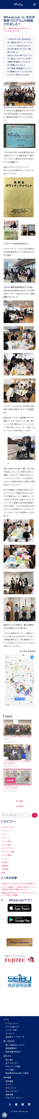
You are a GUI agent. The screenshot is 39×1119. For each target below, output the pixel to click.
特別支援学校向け (13, 1052)
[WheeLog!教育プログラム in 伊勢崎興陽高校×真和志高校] (17, 752)
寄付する (7, 1056)
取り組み (5, 862)
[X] (10, 1104)
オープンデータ (7, 848)
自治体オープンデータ (15, 1037)
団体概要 (7, 1077)
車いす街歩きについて (15, 1045)
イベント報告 (6, 845)
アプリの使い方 (12, 1027)
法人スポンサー (12, 1063)
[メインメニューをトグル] (34, 4)
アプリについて (12, 1023)
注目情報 (5, 869)
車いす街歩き (9, 1041)
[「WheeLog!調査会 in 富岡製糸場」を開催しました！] (17, 728)
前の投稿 (19, 801)
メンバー (9, 1084)
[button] (19, 197)
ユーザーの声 (11, 1030)
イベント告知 (6, 841)
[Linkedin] (29, 1104)
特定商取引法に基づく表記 (17, 1073)
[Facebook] (23, 1104)
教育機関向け (11, 1048)
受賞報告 (5, 866)
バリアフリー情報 (8, 852)
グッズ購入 (10, 1070)
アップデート (6, 831)
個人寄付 (9, 1060)
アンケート (5, 838)
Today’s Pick (8, 827)
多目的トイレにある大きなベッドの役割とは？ (19, 883)
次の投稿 (19, 806)
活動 (3, 872)
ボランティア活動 (13, 1066)
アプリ (4, 834)
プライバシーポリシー (15, 1098)
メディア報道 (7, 855)
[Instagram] (16, 1104)
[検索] (35, 815)
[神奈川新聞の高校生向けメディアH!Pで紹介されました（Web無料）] (17, 777)
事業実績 (9, 1094)
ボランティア (11, 1088)
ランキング (6, 859)
